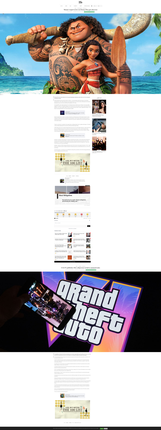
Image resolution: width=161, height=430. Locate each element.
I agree (102, 428)
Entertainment (79, 8)
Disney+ (73, 175)
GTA (73, 422)
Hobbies (80, 266)
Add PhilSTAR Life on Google (88, 11)
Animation (84, 8)
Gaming (70, 422)
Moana (77, 175)
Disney (70, 175)
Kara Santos (70, 11)
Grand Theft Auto (77, 422)
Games (83, 266)
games (67, 422)
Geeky (75, 8)
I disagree (105, 428)
